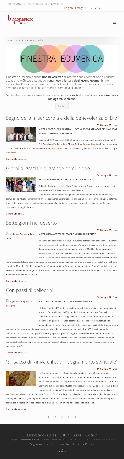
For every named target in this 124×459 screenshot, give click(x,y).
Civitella (91, 435)
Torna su (62, 451)
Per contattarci (37, 3)
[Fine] (76, 417)
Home (9, 40)
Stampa (104, 125)
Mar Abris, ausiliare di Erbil (54, 148)
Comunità (18, 40)
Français (80, 8)
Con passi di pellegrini (29, 290)
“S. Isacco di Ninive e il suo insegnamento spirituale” (61, 361)
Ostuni (65, 435)
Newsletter (56, 3)
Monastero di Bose (42, 435)
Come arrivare (16, 3)
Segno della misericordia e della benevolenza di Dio (61, 118)
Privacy (89, 444)
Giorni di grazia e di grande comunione (48, 168)
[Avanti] (69, 417)
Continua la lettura (15, 159)
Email (115, 125)
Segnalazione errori (42, 444)
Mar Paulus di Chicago (28, 148)
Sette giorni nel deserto (31, 223)
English (69, 8)
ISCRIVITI (62, 105)
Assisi (77, 435)
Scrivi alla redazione (69, 444)
